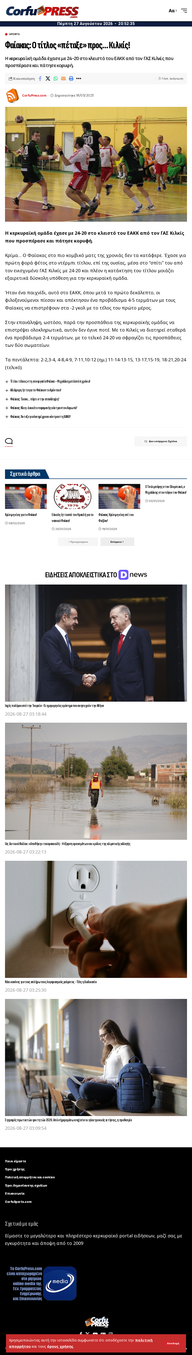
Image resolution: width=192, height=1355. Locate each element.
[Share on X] (47, 79)
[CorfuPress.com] (42, 10)
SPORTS (14, 34)
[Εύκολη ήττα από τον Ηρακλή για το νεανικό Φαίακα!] (73, 496)
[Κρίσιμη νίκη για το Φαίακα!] (26, 496)
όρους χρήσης (60, 1346)
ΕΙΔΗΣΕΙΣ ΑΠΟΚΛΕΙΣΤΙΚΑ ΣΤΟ (81, 575)
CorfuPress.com (34, 95)
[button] (173, 1343)
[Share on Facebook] (40, 79)
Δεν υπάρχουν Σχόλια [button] (163, 441)
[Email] (63, 79)
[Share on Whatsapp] (55, 79)
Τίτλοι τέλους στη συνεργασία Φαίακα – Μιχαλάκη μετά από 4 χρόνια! (50, 381)
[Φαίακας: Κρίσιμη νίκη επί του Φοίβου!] (119, 496)
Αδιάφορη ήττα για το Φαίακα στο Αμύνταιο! (35, 390)
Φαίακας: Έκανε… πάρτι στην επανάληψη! (34, 399)
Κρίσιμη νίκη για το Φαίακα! (21, 514)
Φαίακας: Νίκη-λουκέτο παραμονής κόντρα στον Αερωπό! (43, 408)
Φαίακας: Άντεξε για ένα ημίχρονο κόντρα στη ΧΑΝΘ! (40, 416)
